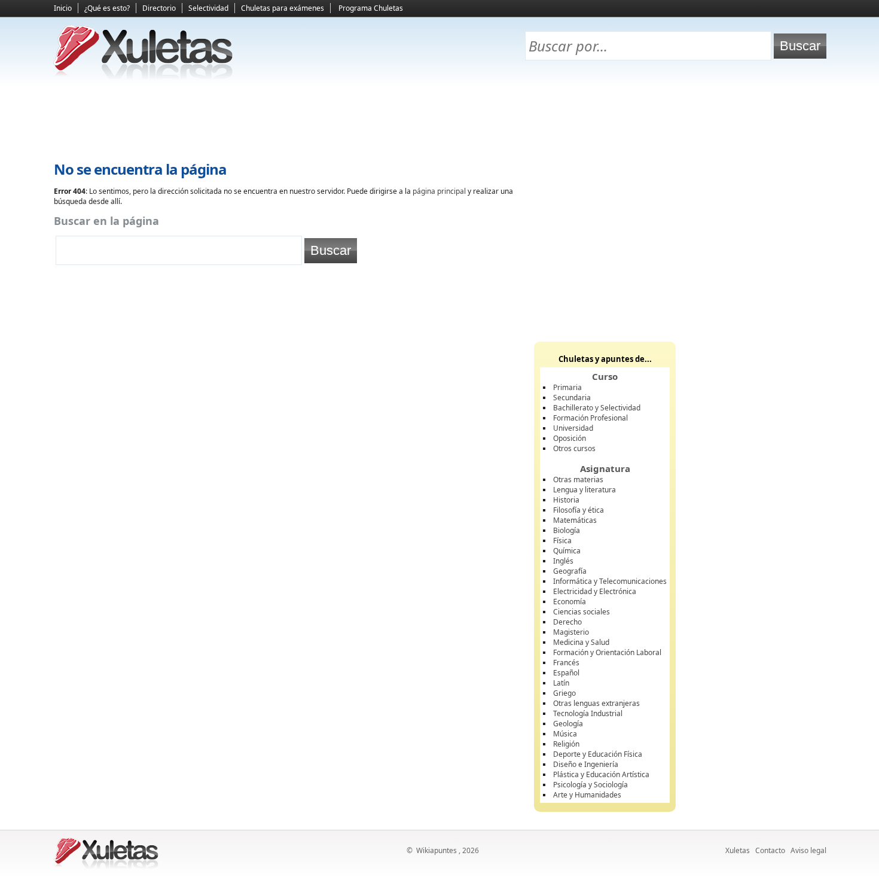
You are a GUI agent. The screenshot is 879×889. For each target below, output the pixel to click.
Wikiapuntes (436, 850)
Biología (566, 530)
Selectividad (208, 8)
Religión (566, 744)
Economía (569, 601)
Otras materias (578, 479)
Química (567, 551)
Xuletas (737, 850)
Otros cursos (574, 448)
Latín (561, 683)
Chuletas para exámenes (282, 8)
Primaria (567, 387)
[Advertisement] (439, 120)
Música (565, 734)
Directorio (159, 8)
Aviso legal (808, 850)
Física (562, 540)
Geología (568, 723)
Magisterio (571, 632)
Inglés (563, 561)
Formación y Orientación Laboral (607, 652)
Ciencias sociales (581, 612)
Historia (566, 500)
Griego (564, 693)
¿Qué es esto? (107, 8)
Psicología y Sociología (590, 785)
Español (566, 673)
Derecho (567, 622)
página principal (439, 191)
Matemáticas (575, 520)
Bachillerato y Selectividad (596, 408)
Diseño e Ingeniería (585, 764)
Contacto (770, 850)
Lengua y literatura (584, 490)
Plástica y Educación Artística (601, 774)
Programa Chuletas (370, 8)
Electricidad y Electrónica (594, 591)
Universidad (573, 428)
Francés (566, 662)
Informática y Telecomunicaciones (610, 581)
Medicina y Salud (581, 642)
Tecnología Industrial (587, 713)
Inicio (63, 8)
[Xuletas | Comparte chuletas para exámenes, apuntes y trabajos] (143, 76)
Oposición (569, 438)
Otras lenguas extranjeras (596, 703)
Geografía (570, 571)
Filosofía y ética (578, 510)
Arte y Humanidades (587, 795)
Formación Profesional (590, 418)
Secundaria (572, 397)
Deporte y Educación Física (597, 754)
